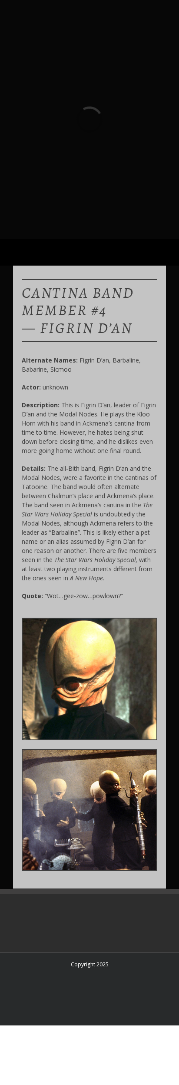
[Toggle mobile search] (146, 252)
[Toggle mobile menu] (162, 252)
